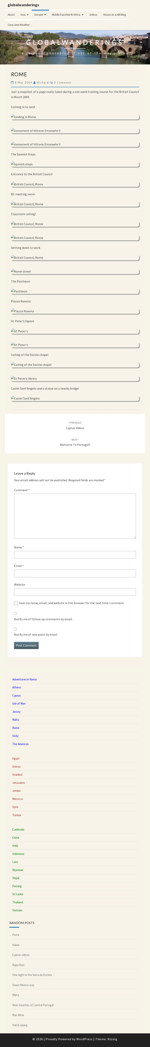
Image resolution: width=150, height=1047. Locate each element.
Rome (15, 728)
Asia (23, 14)
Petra (15, 935)
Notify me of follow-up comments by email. (43, 619)
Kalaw (16, 945)
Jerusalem (18, 783)
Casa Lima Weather (19, 24)
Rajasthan (18, 965)
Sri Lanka (17, 894)
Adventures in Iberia (24, 679)
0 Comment (63, 82)
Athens (16, 687)
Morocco (17, 799)
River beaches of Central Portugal (33, 1005)
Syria (15, 807)
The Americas (20, 744)
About (11, 14)
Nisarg (112, 1039)
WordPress (84, 1039)
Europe (39, 14)
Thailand (17, 902)
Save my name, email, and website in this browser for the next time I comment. (71, 603)
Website (19, 584)
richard (43, 82)
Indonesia (18, 854)
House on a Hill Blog (114, 14)
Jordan (16, 791)
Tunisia (16, 815)
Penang (17, 886)
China (15, 837)
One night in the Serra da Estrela (32, 975)
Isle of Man (19, 703)
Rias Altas (18, 1015)
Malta (15, 719)
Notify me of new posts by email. (36, 634)
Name (19, 547)
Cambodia (18, 829)
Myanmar (17, 870)
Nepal (15, 878)
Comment (22, 490)
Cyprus (16, 695)
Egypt (16, 758)
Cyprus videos (20, 955)
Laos (15, 862)
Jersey (16, 712)
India (15, 845)
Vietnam (17, 910)
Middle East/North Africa (66, 14)
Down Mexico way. (23, 985)
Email (19, 566)
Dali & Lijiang (20, 1025)
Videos (93, 14)
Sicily (15, 736)
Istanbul (17, 774)
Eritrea (16, 766)
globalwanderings (23, 4)
